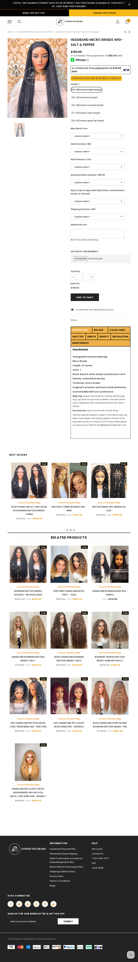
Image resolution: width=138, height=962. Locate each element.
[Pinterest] (45, 904)
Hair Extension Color (81, 159)
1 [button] (64, 530)
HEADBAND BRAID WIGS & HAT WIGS (34, 31)
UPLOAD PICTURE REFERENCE (84, 251)
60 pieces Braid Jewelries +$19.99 (88, 174)
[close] (129, 4)
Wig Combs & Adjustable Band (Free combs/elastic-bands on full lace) (98, 192)
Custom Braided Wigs (29, 502)
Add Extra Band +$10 (81, 144)
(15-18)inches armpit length (86, 89)
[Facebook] (11, 904)
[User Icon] (117, 21)
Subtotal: (75, 283)
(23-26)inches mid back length (87, 105)
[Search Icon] (19, 21)
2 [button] (67, 530)
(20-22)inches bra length (84, 97)
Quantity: (76, 271)
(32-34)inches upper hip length (87, 120)
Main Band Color (79, 128)
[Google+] (28, 904)
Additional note (79, 224)
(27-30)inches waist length (85, 112)
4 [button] (74, 530)
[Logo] (69, 21)
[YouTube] (53, 904)
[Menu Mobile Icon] (10, 22)
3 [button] (71, 530)
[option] (37, 78)
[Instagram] (36, 904)
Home (11, 31)
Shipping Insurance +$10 (83, 209)
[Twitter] (19, 904)
